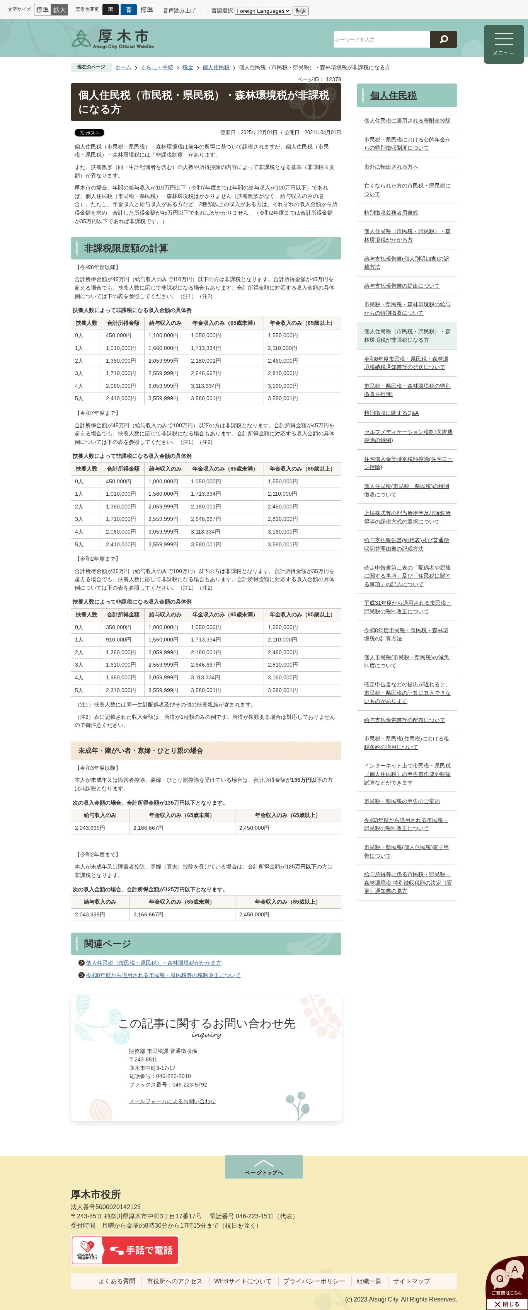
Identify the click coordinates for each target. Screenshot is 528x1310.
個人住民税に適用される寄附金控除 (407, 121)
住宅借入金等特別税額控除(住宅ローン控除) (408, 463)
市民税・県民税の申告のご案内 (402, 801)
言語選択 (222, 10)
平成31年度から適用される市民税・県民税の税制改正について (407, 607)
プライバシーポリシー (314, 1281)
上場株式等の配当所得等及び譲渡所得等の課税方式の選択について (407, 517)
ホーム (123, 67)
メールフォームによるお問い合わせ (172, 1101)
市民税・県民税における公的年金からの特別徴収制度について (407, 143)
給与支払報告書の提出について (402, 286)
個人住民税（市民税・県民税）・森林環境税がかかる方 (153, 963)
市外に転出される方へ (391, 167)
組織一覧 (369, 1281)
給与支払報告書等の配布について (404, 720)
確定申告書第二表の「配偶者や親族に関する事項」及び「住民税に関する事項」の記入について (407, 576)
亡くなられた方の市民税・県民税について (407, 190)
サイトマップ (411, 1281)
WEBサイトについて (243, 1281)
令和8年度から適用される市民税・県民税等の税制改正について (163, 975)
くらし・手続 (157, 67)
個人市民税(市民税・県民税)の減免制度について (406, 661)
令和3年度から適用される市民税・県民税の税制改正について (406, 824)
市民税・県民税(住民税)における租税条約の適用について (406, 742)
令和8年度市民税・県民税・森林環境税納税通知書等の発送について (406, 363)
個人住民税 (216, 67)
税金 (187, 67)
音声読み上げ (179, 10)
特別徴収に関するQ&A (391, 413)
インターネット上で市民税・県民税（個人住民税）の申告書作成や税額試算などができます (407, 773)
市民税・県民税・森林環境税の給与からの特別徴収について (407, 308)
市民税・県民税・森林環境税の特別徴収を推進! (407, 390)
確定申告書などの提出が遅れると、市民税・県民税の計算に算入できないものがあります (407, 692)
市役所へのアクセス (175, 1281)
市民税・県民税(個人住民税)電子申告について (406, 851)
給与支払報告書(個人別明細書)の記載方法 (406, 263)
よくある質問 (116, 1281)
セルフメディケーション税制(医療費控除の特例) (408, 436)
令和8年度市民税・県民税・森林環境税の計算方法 (406, 634)
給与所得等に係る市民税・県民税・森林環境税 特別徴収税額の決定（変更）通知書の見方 (408, 882)
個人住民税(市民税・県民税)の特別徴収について (406, 490)
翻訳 (300, 11)
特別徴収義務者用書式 (391, 213)
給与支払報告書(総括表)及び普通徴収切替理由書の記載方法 (406, 544)
